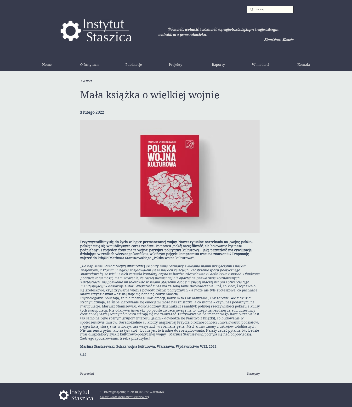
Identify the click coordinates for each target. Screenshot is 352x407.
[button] (89, 64)
